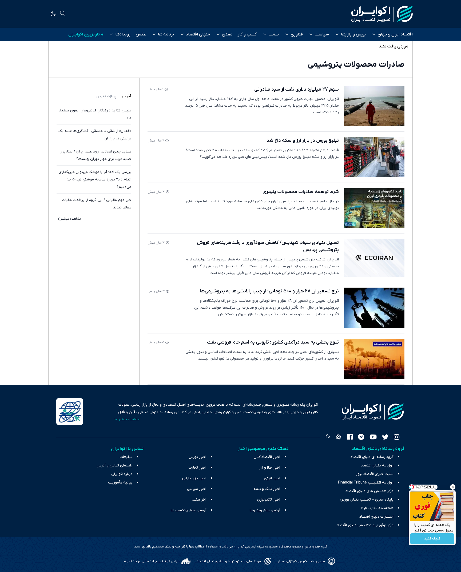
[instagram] (396, 437)
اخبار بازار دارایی (194, 478)
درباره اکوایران (121, 474)
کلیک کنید (432, 538)
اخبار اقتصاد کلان (267, 457)
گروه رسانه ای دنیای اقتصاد (372, 457)
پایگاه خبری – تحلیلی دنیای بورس (367, 499)
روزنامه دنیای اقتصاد (377, 465)
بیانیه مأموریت (120, 482)
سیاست (322, 34)
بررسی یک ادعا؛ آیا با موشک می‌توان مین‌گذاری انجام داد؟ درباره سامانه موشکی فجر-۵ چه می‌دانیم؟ (95, 180)
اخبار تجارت (197, 467)
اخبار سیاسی (196, 489)
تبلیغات (126, 457)
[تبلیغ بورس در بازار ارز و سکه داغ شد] (374, 157)
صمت (274, 34)
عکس (141, 34)
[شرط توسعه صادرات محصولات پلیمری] (374, 208)
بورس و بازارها (353, 34)
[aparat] (338, 437)
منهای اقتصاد (198, 34)
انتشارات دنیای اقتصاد (376, 516)
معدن (227, 34)
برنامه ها (166, 34)
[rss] (328, 437)
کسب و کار (247, 34)
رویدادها (122, 34)
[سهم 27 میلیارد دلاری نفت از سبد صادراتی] (374, 106)
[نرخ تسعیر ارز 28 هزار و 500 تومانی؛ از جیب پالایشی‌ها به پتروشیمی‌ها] (374, 308)
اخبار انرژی (272, 478)
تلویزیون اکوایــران (84, 34)
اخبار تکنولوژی (268, 499)
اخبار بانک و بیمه (266, 489)
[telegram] (361, 437)
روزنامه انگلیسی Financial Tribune (366, 482)
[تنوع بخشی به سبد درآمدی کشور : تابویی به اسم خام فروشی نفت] (374, 359)
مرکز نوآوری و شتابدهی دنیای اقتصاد (365, 525)
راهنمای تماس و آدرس (114, 465)
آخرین (126, 96)
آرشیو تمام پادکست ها (188, 510)
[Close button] (452, 487)
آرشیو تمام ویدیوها (265, 510)
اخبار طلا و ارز (269, 467)
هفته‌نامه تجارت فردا (377, 508)
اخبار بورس (197, 457)
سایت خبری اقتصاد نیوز (375, 474)
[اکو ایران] (382, 14)
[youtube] (373, 437)
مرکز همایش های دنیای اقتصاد (369, 491)
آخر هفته (199, 499)
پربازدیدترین (106, 96)
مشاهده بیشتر (71, 219)
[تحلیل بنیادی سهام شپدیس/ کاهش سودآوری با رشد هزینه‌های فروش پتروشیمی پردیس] (374, 258)
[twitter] (385, 437)
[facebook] (350, 437)
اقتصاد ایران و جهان (395, 34)
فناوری (297, 34)
